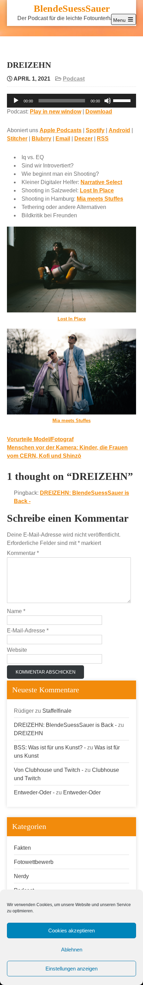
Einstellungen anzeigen (71, 969)
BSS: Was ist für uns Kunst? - (50, 747)
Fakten (22, 848)
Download (98, 112)
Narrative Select (101, 182)
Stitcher (17, 139)
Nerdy (21, 876)
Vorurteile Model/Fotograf (40, 439)
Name (16, 611)
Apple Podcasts (61, 130)
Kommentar (23, 553)
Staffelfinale (57, 711)
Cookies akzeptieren (71, 930)
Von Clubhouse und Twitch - (48, 770)
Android (119, 130)
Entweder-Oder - (34, 792)
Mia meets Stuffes (100, 199)
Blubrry (41, 139)
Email (63, 139)
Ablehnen (71, 949)
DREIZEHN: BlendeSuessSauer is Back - (65, 725)
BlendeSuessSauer (72, 8)
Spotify (95, 130)
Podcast (74, 79)
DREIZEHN (28, 733)
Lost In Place (97, 190)
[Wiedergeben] (15, 100)
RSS (103, 139)
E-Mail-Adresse (28, 630)
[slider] (123, 100)
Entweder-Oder (82, 792)
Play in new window (55, 112)
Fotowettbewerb (33, 862)
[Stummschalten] (107, 100)
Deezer (83, 139)
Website (17, 650)
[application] (71, 101)
